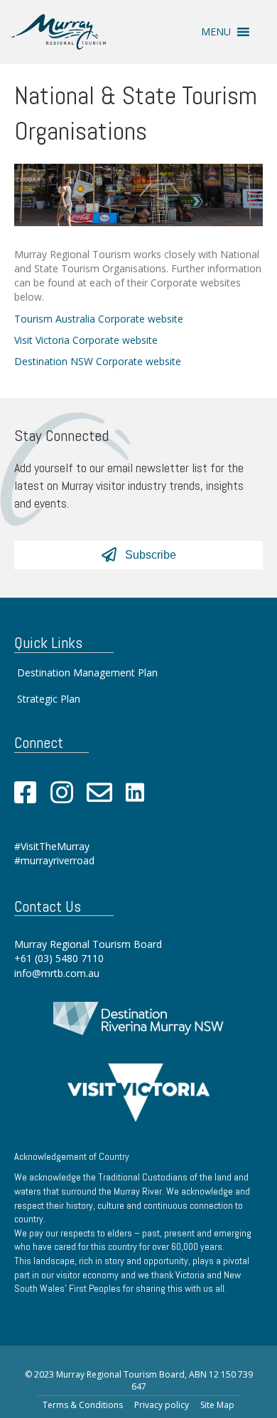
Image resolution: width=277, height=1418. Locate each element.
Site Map (217, 1405)
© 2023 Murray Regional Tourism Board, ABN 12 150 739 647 (139, 1380)
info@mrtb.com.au (56, 973)
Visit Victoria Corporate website (86, 340)
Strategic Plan (48, 698)
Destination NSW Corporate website (97, 361)
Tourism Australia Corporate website (98, 318)
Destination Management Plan (87, 672)
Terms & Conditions (83, 1405)
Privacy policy (161, 1405)
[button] (216, 32)
